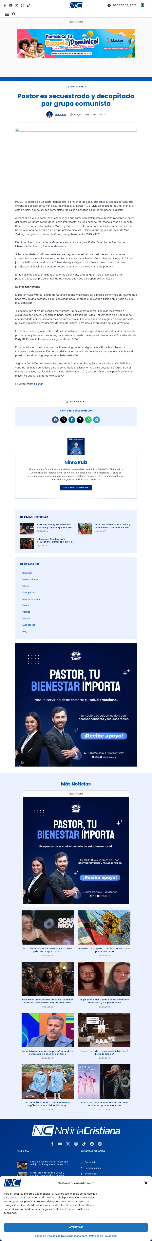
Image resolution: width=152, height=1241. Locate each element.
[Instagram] (22, 5)
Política (26, 611)
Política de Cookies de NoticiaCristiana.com (60, 1235)
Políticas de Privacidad (103, 1235)
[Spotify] (100, 1144)
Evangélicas (28, 624)
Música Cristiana (31, 599)
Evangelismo (29, 592)
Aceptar (76, 1227)
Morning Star (35, 383)
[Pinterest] (92, 1144)
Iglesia (25, 586)
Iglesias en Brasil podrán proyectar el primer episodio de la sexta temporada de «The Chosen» (55, 543)
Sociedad (27, 573)
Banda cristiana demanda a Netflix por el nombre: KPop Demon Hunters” (104, 1104)
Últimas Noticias (34, 517)
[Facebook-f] (5, 5)
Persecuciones (78, 87)
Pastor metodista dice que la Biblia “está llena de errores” (104, 1053)
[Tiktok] (28, 5)
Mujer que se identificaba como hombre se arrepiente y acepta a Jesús (104, 1001)
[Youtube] (10, 5)
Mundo (26, 618)
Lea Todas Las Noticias (76, 487)
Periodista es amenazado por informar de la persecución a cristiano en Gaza (47, 1053)
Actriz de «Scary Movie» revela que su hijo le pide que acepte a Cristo (54, 527)
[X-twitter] (16, 5)
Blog (24, 631)
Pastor (25, 605)
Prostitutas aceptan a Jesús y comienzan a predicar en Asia (112, 526)
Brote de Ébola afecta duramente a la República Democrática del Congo (48, 1104)
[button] (146, 1183)
